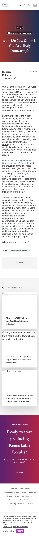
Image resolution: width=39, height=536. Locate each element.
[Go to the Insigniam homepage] (5, 4)
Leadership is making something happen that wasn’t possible (17, 161)
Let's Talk (19, 472)
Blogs (19, 27)
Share (35, 71)
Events (9, 496)
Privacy (29, 504)
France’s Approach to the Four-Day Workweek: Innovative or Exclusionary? (19, 359)
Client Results (25, 488)
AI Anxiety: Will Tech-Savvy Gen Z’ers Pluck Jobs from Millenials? (18, 321)
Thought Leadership (11, 492)
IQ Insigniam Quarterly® (23, 496)
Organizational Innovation (20, 250)
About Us (32, 492)
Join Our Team (25, 500)
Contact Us (13, 500)
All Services (12, 488)
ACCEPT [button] (20, 531)
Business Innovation (19, 33)
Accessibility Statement (15, 504)
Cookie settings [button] (8, 531)
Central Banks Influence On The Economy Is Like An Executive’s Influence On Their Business (19, 398)
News (24, 492)
